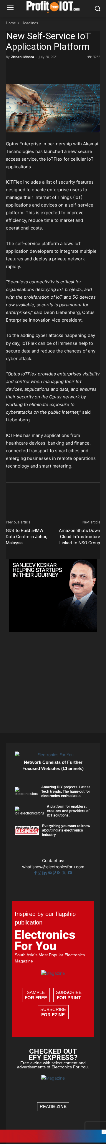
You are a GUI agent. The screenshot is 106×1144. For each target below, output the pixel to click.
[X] (25, 70)
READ (53, 1106)
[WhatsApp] (52, 70)
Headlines (29, 22)
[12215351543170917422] (53, 630)
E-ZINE (59, 1106)
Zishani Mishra (22, 56)
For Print (69, 997)
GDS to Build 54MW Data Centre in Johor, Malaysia (26, 537)
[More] (93, 70)
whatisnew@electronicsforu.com (53, 866)
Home (11, 22)
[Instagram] (40, 872)
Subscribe (69, 995)
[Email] (79, 70)
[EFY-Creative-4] (53, 1140)
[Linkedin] (66, 70)
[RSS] (59, 872)
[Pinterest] (39, 70)
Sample (36, 995)
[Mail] (50, 872)
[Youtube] (70, 872)
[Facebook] (12, 70)
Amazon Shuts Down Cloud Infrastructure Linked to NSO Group (79, 537)
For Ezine (53, 1014)
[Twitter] (65, 872)
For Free (36, 997)
